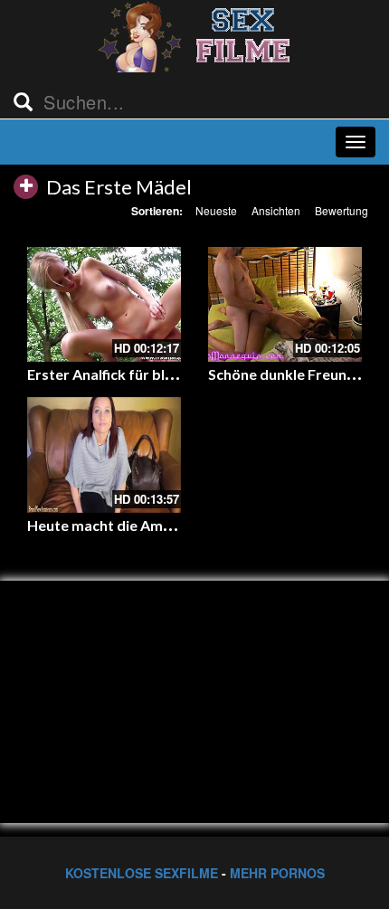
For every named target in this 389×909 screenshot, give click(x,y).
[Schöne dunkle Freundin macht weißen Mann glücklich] (285, 305)
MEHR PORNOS (277, 873)
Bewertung (341, 210)
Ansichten (275, 210)
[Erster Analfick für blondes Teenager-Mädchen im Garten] (104, 305)
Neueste (216, 210)
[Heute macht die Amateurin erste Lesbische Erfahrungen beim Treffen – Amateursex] (104, 455)
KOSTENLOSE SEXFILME (141, 873)
